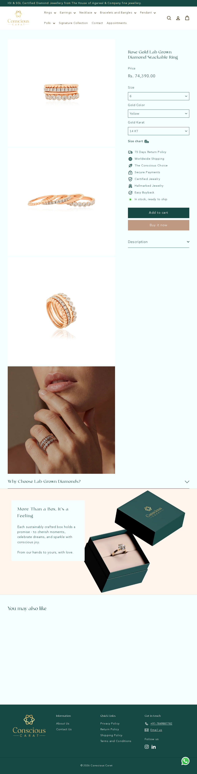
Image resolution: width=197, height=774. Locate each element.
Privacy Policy (109, 723)
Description (138, 241)
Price (132, 68)
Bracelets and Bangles (116, 12)
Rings (48, 12)
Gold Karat (136, 122)
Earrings (66, 12)
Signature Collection (73, 23)
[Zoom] (61, 93)
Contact (97, 23)
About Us (62, 723)
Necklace (86, 12)
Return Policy (109, 729)
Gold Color (136, 105)
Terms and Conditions (116, 741)
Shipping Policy (111, 735)
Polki (48, 23)
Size (131, 87)
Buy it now (159, 225)
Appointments (117, 23)
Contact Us (64, 729)
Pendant (146, 12)
